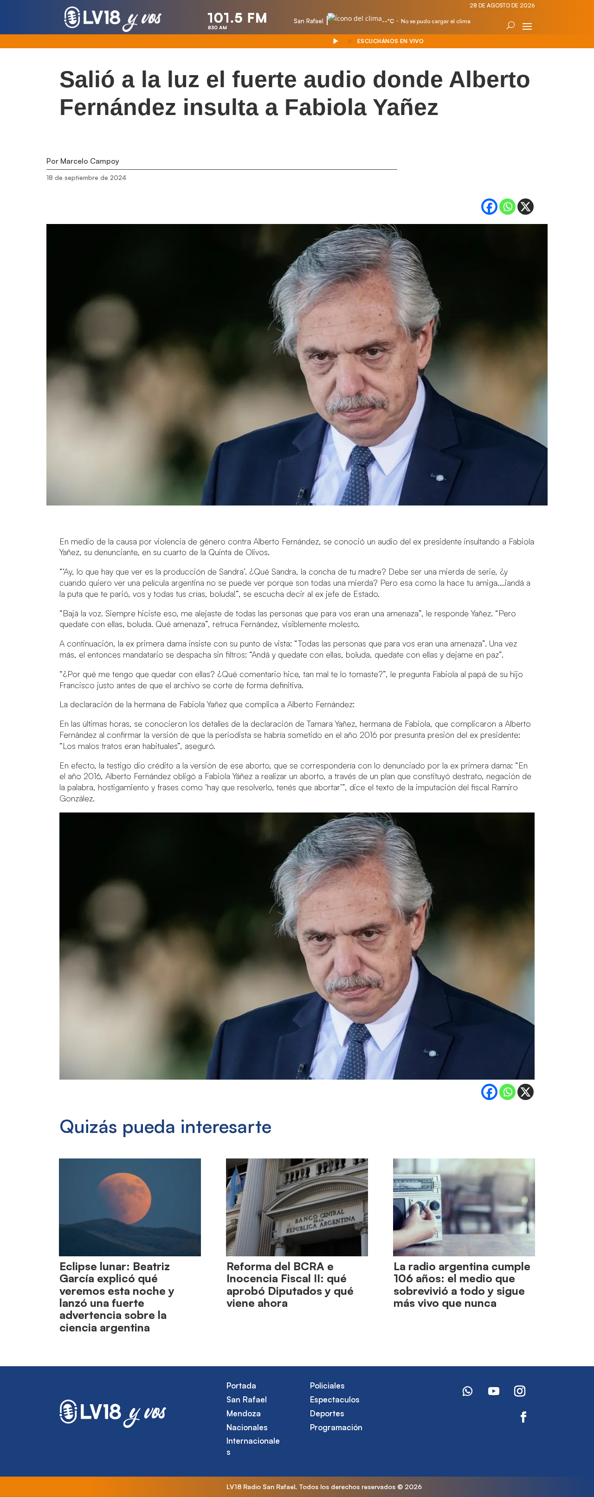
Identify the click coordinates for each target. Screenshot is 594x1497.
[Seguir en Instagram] (520, 1391)
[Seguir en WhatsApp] (468, 1391)
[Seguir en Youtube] (494, 1391)
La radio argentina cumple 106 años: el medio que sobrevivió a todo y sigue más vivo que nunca (462, 1284)
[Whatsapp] (507, 206)
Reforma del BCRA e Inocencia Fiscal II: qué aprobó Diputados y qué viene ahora (290, 1284)
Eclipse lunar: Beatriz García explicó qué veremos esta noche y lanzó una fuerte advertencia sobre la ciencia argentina (116, 1296)
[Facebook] (489, 206)
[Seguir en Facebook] (523, 1417)
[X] (525, 206)
